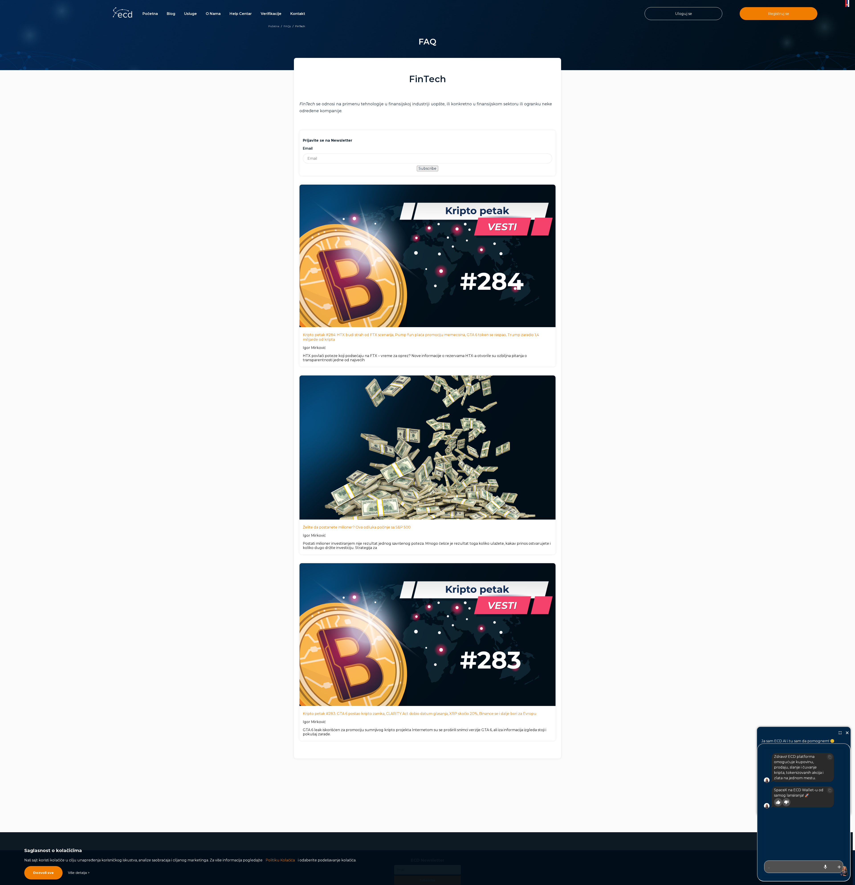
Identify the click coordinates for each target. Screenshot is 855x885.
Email (308, 148)
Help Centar (241, 14)
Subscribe (427, 168)
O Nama (213, 14)
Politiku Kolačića (280, 860)
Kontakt (297, 14)
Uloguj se (683, 14)
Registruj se (778, 14)
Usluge (190, 14)
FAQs (287, 26)
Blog (171, 14)
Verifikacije (271, 14)
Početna (150, 14)
